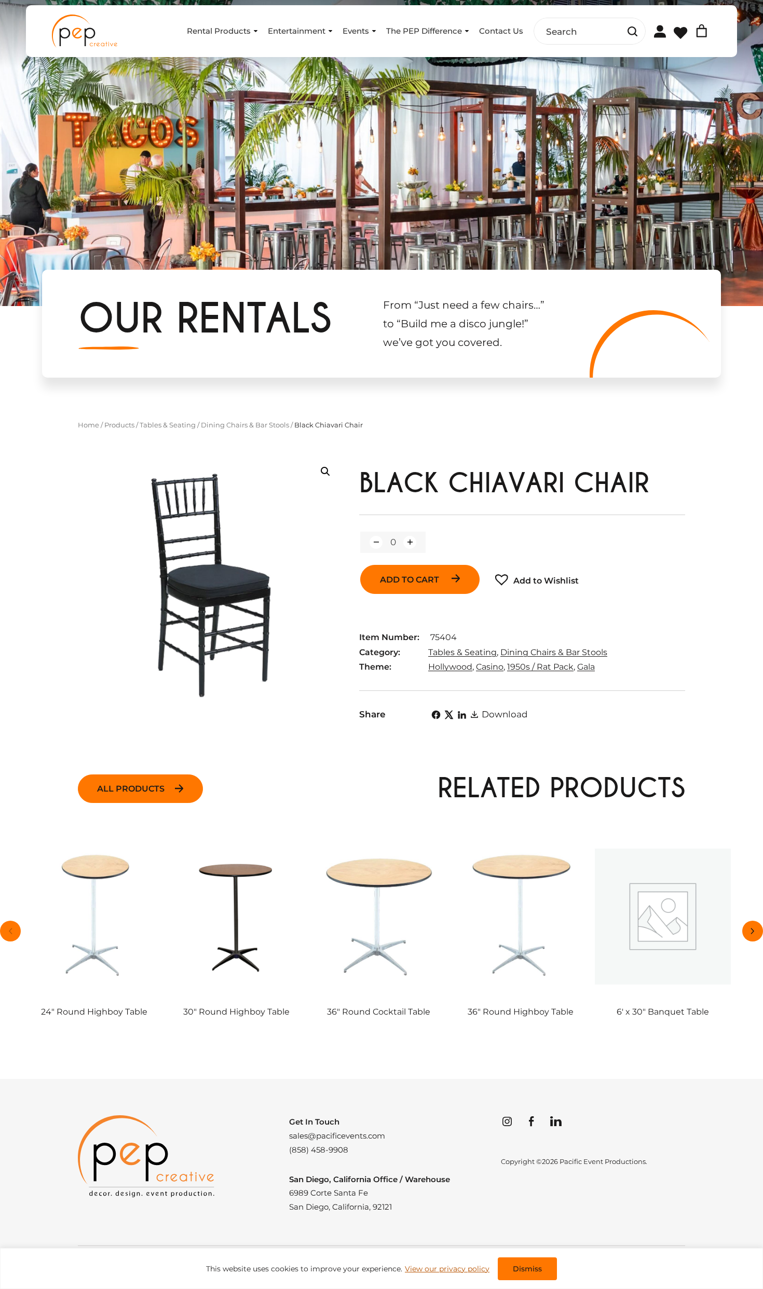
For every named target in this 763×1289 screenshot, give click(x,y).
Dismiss (527, 1268)
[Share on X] (449, 715)
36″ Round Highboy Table (521, 1012)
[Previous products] (10, 931)
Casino (489, 667)
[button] (325, 471)
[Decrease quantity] (376, 542)
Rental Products (219, 31)
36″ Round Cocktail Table (378, 1012)
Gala (586, 667)
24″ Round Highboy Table (94, 1012)
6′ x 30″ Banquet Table (663, 1012)
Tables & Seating (168, 425)
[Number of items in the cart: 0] (701, 30)
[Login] (659, 30)
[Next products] (752, 931)
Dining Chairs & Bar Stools (245, 425)
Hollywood (450, 667)
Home (88, 425)
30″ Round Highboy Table (236, 1012)
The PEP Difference (424, 31)
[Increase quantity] (409, 542)
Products (119, 425)
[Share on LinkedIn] (462, 715)
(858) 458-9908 (318, 1150)
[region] (381, 1268)
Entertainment (296, 31)
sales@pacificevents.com (337, 1136)
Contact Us (501, 31)
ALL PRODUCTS (131, 789)
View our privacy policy (447, 1268)
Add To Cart (410, 580)
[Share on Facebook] (436, 715)
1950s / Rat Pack (540, 667)
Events (356, 31)
